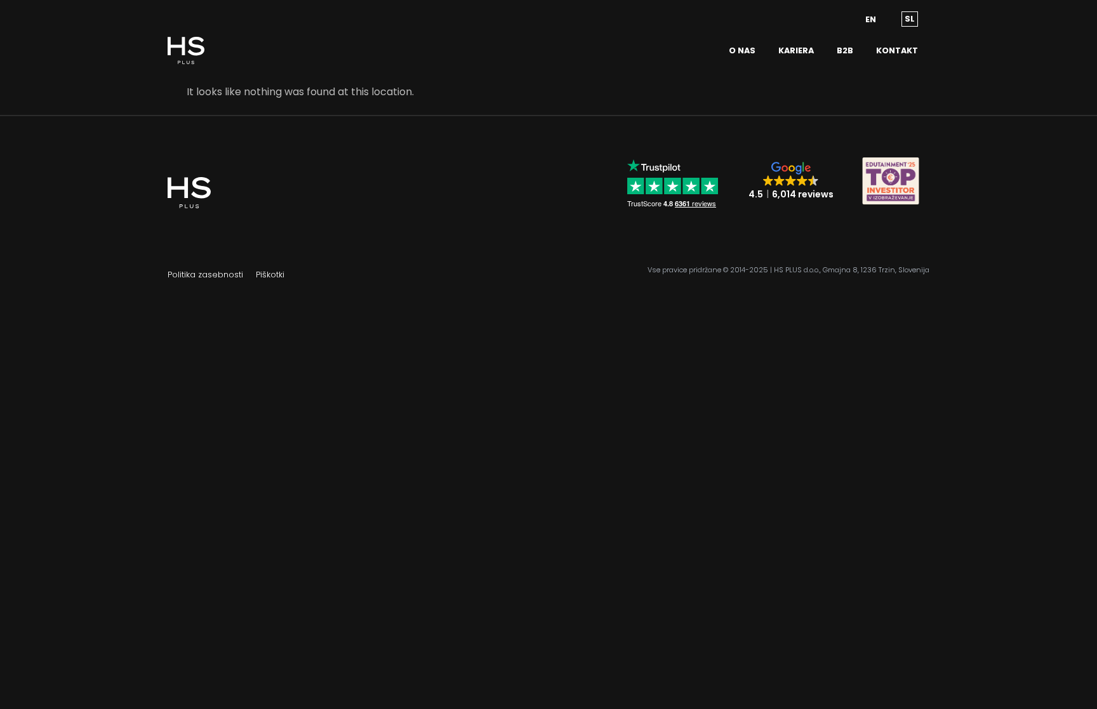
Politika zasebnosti (205, 274)
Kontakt (897, 50)
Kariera (796, 50)
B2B (845, 50)
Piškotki (270, 274)
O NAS (742, 50)
